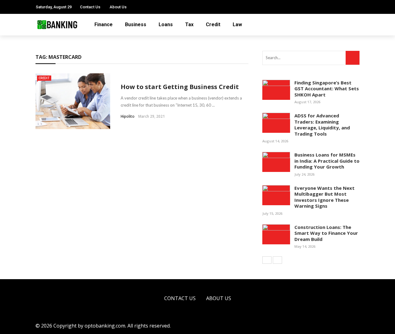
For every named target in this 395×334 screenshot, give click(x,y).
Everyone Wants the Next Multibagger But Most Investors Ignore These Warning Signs (324, 197)
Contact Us (90, 7)
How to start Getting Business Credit (180, 87)
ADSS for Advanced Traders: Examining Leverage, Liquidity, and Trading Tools (322, 124)
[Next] (277, 260)
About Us (118, 7)
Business (135, 24)
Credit (213, 24)
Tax (189, 24)
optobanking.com (105, 325)
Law (237, 24)
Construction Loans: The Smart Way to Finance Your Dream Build (326, 233)
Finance (103, 24)
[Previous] (267, 260)
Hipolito (128, 116)
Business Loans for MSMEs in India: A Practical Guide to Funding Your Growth (327, 161)
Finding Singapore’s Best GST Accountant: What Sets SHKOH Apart (326, 88)
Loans (166, 24)
